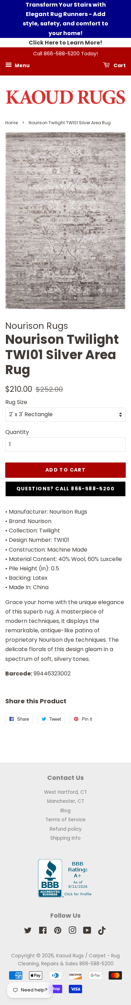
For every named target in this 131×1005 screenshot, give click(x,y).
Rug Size (16, 402)
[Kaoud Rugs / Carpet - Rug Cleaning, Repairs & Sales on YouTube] (87, 931)
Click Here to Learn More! (65, 43)
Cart (119, 65)
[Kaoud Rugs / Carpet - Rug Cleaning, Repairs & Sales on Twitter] (28, 931)
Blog (65, 810)
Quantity (17, 432)
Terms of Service (65, 819)
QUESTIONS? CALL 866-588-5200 (65, 488)
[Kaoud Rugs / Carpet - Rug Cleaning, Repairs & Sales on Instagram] (72, 931)
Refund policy (66, 829)
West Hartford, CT (65, 792)
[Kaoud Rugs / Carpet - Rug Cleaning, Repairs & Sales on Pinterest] (57, 931)
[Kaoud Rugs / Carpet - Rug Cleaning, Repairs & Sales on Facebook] (43, 931)
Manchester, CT (65, 801)
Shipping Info (65, 838)
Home (11, 123)
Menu (22, 65)
